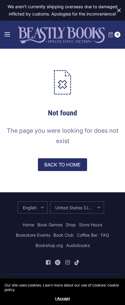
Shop (71, 224)
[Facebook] (48, 262)
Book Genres (49, 224)
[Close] (119, 10)
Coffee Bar (87, 235)
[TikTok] (77, 262)
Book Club (63, 235)
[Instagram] (67, 262)
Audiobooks (78, 245)
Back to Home (62, 165)
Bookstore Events (33, 235)
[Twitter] (57, 262)
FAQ (105, 235)
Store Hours (90, 224)
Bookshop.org (49, 245)
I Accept (62, 298)
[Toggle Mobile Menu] (11, 34)
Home (28, 224)
